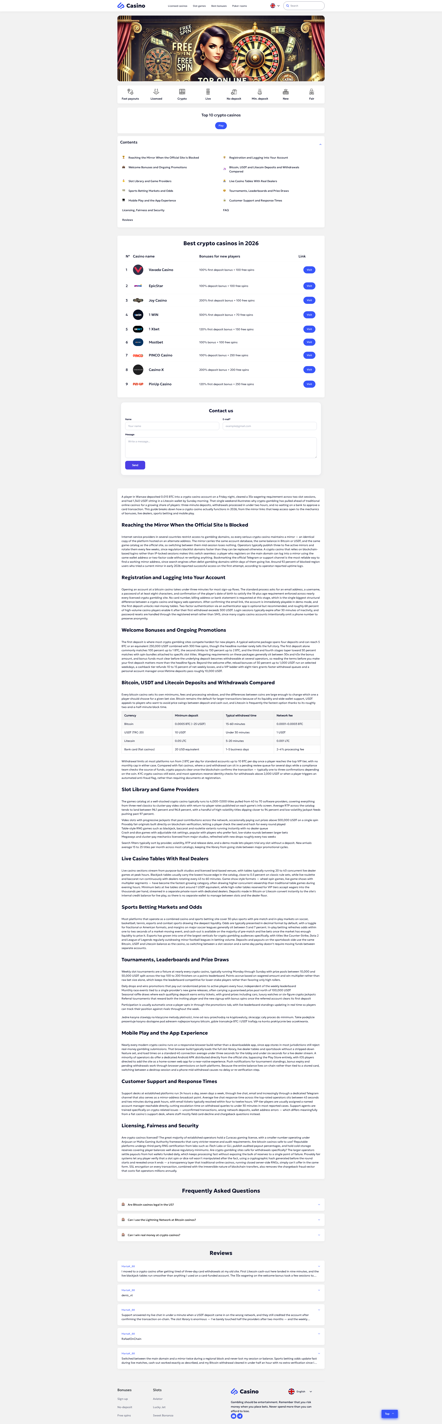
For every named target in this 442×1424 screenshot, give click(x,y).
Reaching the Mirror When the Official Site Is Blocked (163, 157)
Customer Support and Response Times (255, 200)
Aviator (158, 1398)
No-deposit (124, 1407)
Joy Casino (158, 300)
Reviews (127, 220)
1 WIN (153, 314)
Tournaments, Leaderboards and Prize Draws (259, 190)
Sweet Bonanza (163, 1415)
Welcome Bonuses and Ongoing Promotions (157, 167)
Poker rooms (239, 5)
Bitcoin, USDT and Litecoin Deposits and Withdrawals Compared (264, 169)
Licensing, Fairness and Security (143, 210)
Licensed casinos (177, 5)
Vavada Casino (161, 270)
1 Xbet (154, 329)
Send (135, 465)
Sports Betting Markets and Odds (150, 190)
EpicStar (156, 286)
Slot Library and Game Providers (149, 181)
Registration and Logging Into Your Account (258, 157)
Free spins (124, 1415)
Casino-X (156, 369)
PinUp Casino (160, 384)
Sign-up (122, 1398)
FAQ (226, 210)
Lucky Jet (159, 1407)
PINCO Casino (160, 355)
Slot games (199, 5)
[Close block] (320, 144)
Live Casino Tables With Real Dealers (253, 181)
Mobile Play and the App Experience (152, 200)
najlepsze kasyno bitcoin (194, 1021)
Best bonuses (219, 5)
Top (387, 1413)
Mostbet (156, 342)
